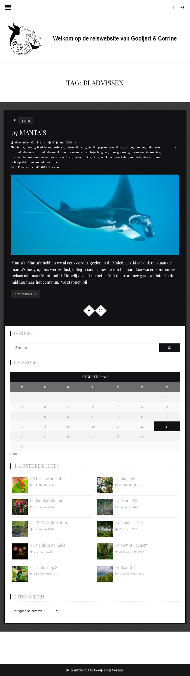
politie (87, 157)
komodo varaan (68, 152)
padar (77, 157)
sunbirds (135, 157)
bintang (31, 147)
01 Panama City (129, 522)
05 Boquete (125, 478)
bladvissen (44, 147)
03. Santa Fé (126, 500)
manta (144, 152)
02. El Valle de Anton (48, 522)
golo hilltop (92, 147)
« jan (13, 453)
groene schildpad (112, 147)
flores (80, 147)
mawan (33, 157)
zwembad (37, 162)
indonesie (153, 147)
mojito (43, 157)
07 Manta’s (28, 132)
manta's (155, 152)
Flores (25, 120)
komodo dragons (22, 152)
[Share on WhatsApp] (101, 311)
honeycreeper (135, 147)
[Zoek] (169, 347)
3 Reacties (22, 167)
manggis (115, 152)
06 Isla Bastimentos (47, 478)
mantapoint (19, 157)
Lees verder (23, 294)
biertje (19, 147)
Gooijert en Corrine (28, 142)
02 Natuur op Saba (47, 567)
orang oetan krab (60, 157)
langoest (102, 152)
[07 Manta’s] (94, 215)
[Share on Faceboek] (89, 311)
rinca (96, 157)
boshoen (58, 147)
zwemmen (52, 162)
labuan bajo (88, 152)
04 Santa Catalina (46, 500)
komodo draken (46, 152)
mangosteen (130, 152)
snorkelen (121, 157)
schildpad (107, 157)
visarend (148, 157)
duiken (70, 147)
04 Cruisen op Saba (47, 545)
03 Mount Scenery (131, 545)
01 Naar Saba (127, 567)
